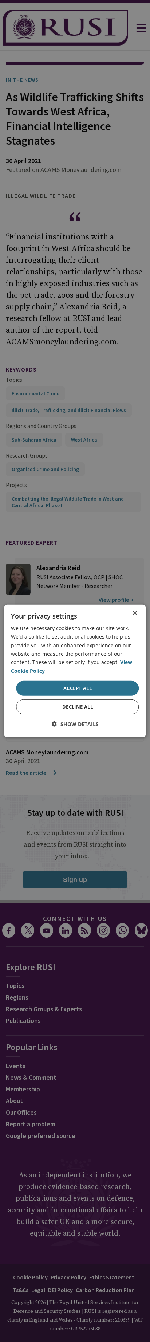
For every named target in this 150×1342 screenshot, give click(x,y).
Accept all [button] (77, 688)
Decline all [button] (77, 706)
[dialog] (75, 671)
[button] (75, 724)
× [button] (134, 613)
